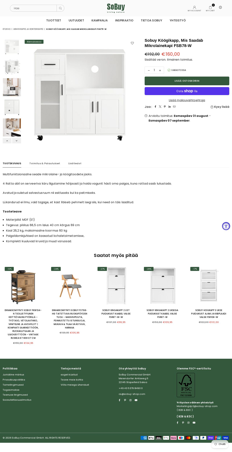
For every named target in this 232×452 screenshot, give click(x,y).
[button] (210, 8)
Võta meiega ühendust (75, 384)
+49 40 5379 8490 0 (131, 388)
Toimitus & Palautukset (44, 163)
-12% (9, 268)
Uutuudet (76, 20)
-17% (194, 268)
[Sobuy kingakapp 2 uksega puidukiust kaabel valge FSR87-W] (162, 285)
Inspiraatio (124, 20)
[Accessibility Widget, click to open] (226, 226)
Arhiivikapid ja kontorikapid (28, 29)
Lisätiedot (75, 163)
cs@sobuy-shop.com (132, 394)
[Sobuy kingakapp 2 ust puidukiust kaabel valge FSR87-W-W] (116, 285)
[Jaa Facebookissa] (155, 107)
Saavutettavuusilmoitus (17, 400)
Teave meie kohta (72, 379)
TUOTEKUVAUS (12, 163)
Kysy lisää (221, 107)
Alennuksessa (34, 41)
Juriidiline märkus (13, 374)
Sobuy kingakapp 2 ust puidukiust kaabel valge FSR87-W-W (116, 314)
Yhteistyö (178, 20)
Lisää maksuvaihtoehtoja (187, 100)
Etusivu (7, 29)
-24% (56, 268)
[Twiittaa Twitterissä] (160, 107)
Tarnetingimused (13, 384)
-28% (148, 268)
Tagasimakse (11, 390)
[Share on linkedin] (169, 107)
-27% (102, 268)
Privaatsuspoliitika (14, 379)
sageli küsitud (69, 374)
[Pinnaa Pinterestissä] (165, 107)
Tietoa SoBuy (151, 20)
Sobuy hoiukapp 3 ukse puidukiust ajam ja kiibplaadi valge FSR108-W (208, 314)
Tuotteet (53, 20)
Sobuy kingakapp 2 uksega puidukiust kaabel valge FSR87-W (162, 314)
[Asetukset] (219, 8)
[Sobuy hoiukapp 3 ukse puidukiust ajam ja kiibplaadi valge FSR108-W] (208, 285)
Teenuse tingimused (15, 394)
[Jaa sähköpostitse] (174, 107)
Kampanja (100, 20)
